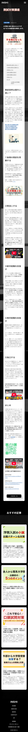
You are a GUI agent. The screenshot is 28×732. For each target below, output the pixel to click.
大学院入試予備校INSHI (15, 82)
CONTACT (14, 715)
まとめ (8, 79)
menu (25, 2)
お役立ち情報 (6, 22)
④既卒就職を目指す (11, 75)
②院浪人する (10, 70)
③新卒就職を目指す (11, 72)
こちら (14, 181)
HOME (14, 706)
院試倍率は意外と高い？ (13, 65)
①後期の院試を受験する (13, 67)
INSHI (14, 702)
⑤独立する (9, 77)
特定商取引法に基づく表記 (14, 726)
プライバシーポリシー (14, 724)
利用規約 (14, 721)
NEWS (14, 712)
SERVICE (14, 709)
